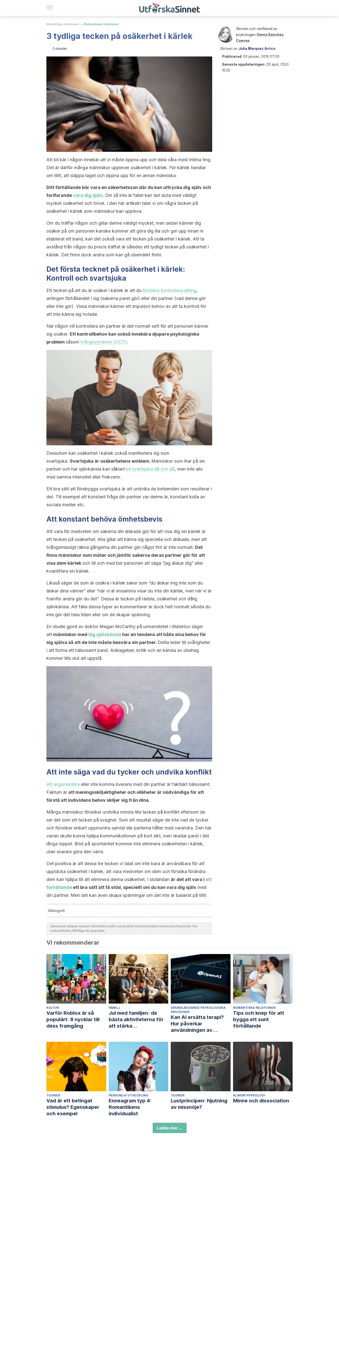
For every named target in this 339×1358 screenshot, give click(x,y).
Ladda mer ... (169, 1127)
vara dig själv (87, 195)
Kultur (52, 1008)
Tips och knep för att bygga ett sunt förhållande (258, 1019)
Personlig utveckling (128, 1095)
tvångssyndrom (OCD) (103, 342)
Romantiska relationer (101, 24)
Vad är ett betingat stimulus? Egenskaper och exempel (72, 1107)
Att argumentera (63, 784)
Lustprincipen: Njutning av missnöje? (199, 1104)
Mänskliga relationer (62, 24)
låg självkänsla (104, 634)
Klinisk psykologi (249, 1095)
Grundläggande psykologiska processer (198, 1010)
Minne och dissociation (261, 1101)
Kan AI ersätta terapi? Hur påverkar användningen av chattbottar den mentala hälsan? (200, 1023)
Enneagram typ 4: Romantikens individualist (130, 1107)
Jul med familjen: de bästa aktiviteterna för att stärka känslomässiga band (136, 1019)
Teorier (53, 1095)
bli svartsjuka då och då (150, 469)
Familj (114, 1008)
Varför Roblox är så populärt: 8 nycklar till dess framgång (73, 1019)
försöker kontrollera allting (169, 290)
